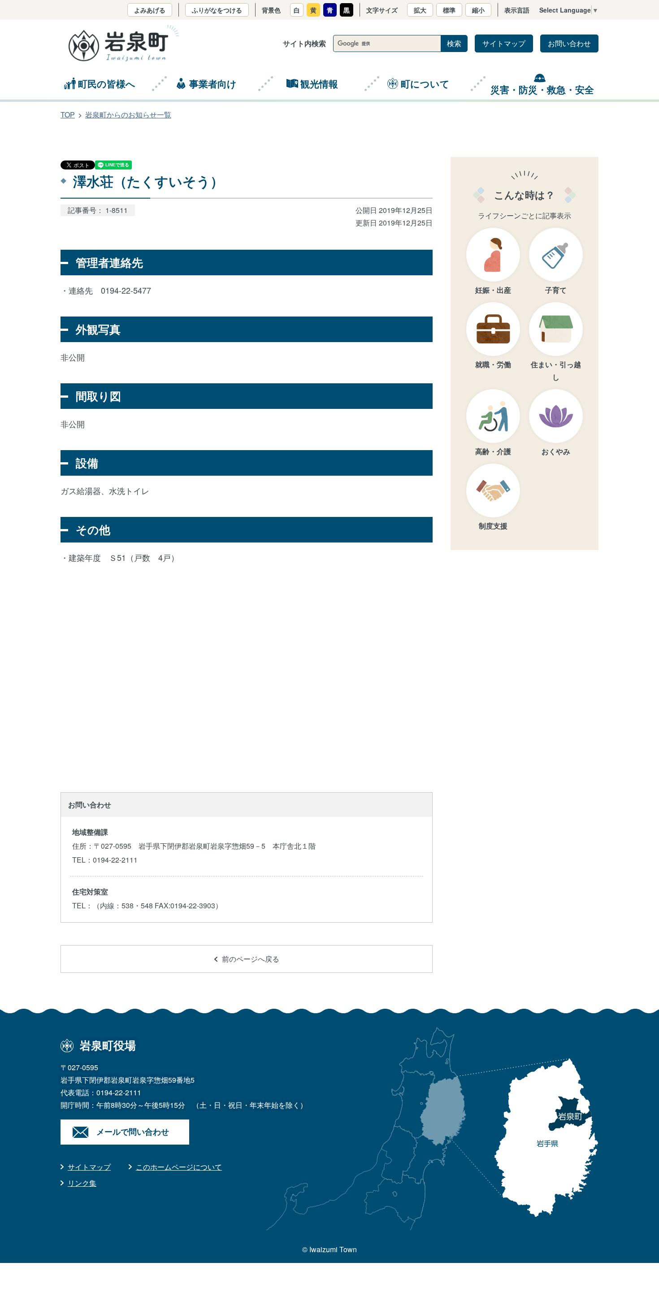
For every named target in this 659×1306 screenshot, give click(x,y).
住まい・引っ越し (556, 370)
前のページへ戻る (250, 959)
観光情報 (319, 83)
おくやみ (556, 451)
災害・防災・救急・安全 (542, 89)
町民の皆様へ (106, 83)
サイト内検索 (304, 43)
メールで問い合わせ (132, 1131)
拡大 (420, 9)
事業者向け (213, 83)
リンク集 (82, 1183)
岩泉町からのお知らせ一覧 (128, 114)
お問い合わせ (569, 43)
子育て (556, 290)
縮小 (478, 9)
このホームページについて (179, 1167)
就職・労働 (493, 364)
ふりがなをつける (217, 9)
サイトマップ (503, 43)
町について (425, 83)
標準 (449, 9)
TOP (68, 114)
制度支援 (493, 526)
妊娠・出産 (493, 290)
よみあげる (149, 9)
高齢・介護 (493, 451)
